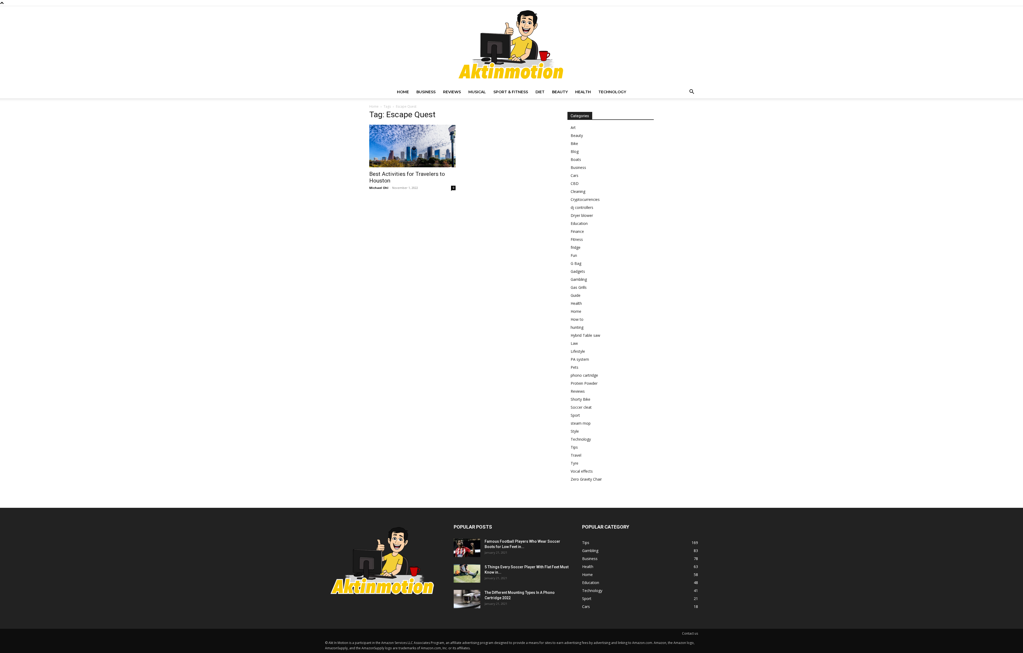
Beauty (560, 92)
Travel (576, 455)
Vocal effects (582, 471)
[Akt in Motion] (511, 46)
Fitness (577, 239)
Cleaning (578, 191)
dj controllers (582, 207)
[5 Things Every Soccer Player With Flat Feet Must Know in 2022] (467, 573)
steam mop (581, 423)
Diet (540, 92)
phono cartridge (584, 375)
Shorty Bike (580, 399)
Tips (574, 447)
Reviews (452, 92)
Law (574, 343)
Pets (574, 367)
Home (403, 92)
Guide (575, 295)
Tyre (574, 463)
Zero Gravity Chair (586, 479)
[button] (691, 92)
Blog (575, 151)
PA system (580, 359)
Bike (574, 143)
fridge (575, 247)
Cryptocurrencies (585, 199)
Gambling (579, 279)
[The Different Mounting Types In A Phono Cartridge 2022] (467, 599)
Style (575, 431)
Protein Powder (584, 383)
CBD (575, 183)
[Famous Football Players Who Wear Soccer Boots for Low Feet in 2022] (467, 548)
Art (573, 127)
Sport (575, 415)
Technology (612, 92)
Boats (576, 159)
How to (577, 319)
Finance (577, 231)
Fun (574, 255)
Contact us (690, 633)
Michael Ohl (378, 188)
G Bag (576, 263)
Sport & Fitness (510, 92)
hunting (577, 327)
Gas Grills (579, 287)
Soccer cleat (581, 407)
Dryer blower (582, 215)
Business (426, 92)
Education (579, 223)
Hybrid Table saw (585, 335)
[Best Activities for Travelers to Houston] (412, 146)
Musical (477, 92)
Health (583, 92)
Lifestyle (578, 351)
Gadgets (578, 271)
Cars (574, 175)
